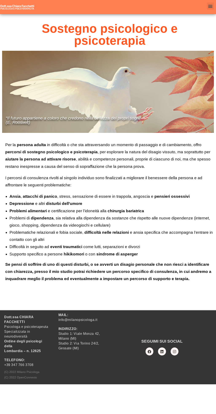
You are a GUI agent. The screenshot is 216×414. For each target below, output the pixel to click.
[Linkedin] (162, 351)
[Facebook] (149, 351)
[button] (210, 6)
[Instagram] (174, 351)
